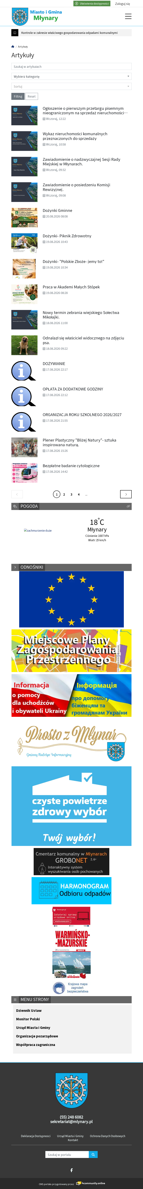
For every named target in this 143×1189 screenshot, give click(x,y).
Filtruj (18, 96)
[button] (128, 506)
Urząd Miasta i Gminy (33, 1027)
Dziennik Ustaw (29, 1010)
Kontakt (73, 1140)
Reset (32, 96)
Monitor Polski (28, 1019)
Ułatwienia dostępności (94, 3)
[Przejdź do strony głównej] (37, 16)
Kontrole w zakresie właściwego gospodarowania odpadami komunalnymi (69, 33)
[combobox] (71, 86)
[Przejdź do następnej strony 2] (126, 494)
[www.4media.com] (89, 1183)
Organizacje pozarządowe (37, 1036)
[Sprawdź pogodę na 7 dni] (38, 531)
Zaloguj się (122, 3)
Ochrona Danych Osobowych (107, 1136)
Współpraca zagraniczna (35, 1045)
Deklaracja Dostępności (36, 1136)
